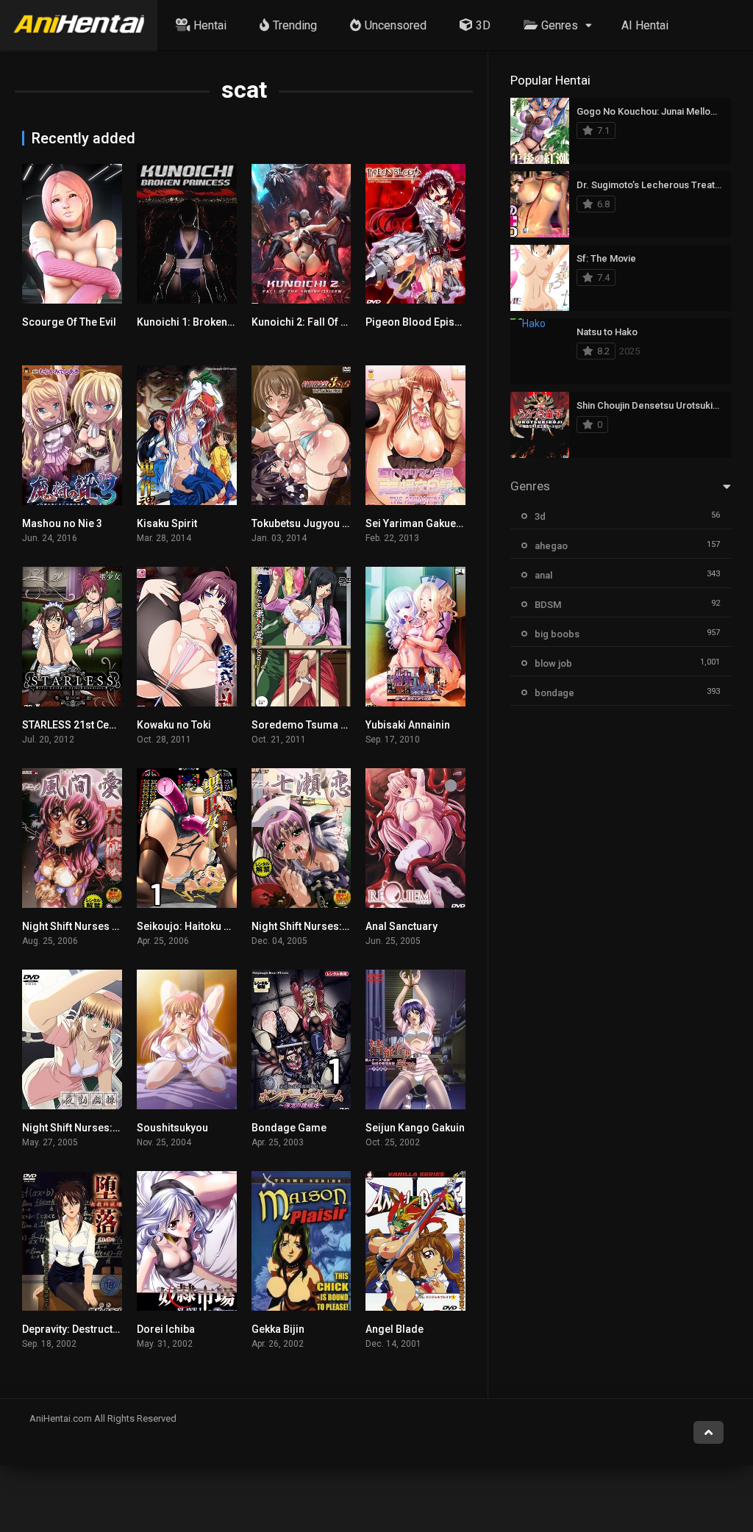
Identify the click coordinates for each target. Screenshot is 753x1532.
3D (483, 25)
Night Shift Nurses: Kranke (85, 1128)
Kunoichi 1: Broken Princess (205, 322)
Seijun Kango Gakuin (415, 1128)
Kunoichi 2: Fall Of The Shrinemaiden (340, 322)
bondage (554, 692)
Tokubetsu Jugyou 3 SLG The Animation (345, 523)
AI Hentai (644, 25)
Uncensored (396, 25)
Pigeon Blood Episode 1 (423, 322)
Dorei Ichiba (166, 1329)
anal (543, 575)
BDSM (548, 604)
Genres (559, 25)
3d (540, 516)
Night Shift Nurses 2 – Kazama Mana (109, 926)
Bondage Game (288, 1128)
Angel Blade (394, 1329)
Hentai (209, 25)
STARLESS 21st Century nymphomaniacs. (120, 725)
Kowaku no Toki (174, 725)
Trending (295, 25)
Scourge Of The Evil (69, 322)
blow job (553, 663)
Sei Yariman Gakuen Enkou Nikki (442, 523)
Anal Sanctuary (401, 926)
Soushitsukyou (172, 1128)
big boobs (557, 634)
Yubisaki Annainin (407, 725)
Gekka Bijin (277, 1329)
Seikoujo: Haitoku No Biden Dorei (216, 926)
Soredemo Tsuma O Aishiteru (322, 725)
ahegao (551, 545)
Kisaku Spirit (167, 523)
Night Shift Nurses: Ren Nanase (326, 926)
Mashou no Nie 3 (62, 523)
